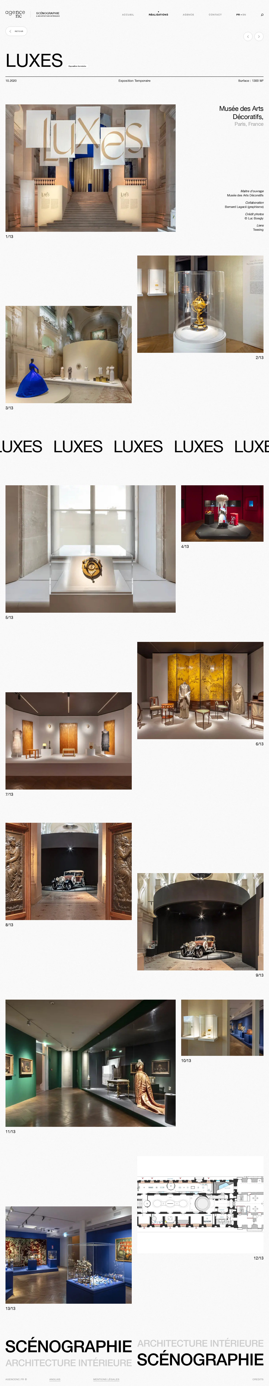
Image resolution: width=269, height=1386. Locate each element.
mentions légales (106, 1379)
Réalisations (158, 14)
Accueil (128, 14)
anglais (54, 1379)
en (244, 14)
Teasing (258, 229)
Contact (215, 14)
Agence (188, 14)
